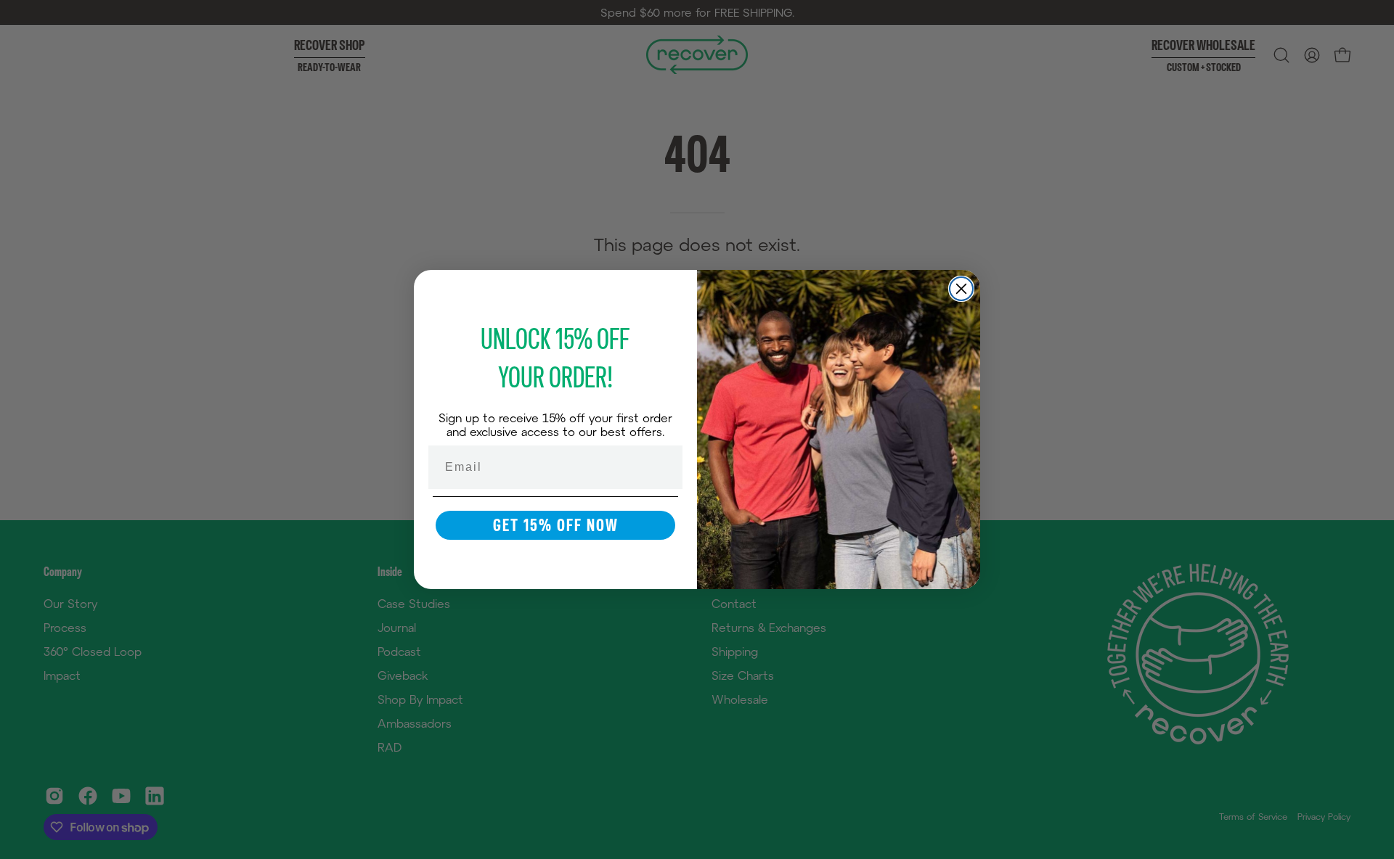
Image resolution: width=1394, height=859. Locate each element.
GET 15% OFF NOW (556, 525)
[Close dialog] (961, 288)
